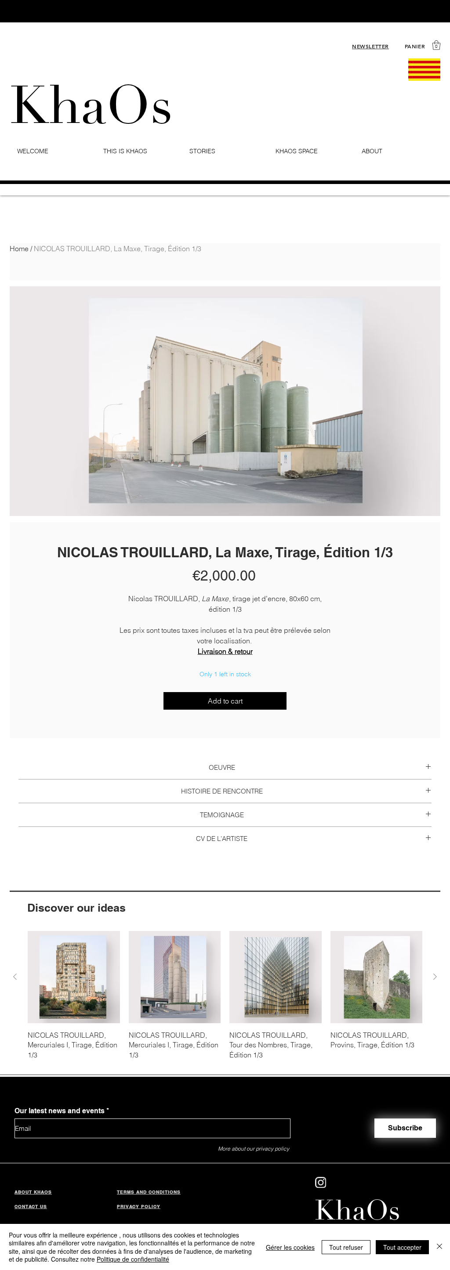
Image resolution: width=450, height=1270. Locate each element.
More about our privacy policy (253, 1148)
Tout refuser (346, 1247)
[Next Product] (435, 976)
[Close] (439, 1247)
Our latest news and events (60, 1111)
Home (19, 248)
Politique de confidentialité (133, 1259)
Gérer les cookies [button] (290, 1247)
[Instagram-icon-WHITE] (320, 1182)
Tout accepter (402, 1247)
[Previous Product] (15, 976)
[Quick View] (74, 977)
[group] (225, 995)
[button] (436, 45)
